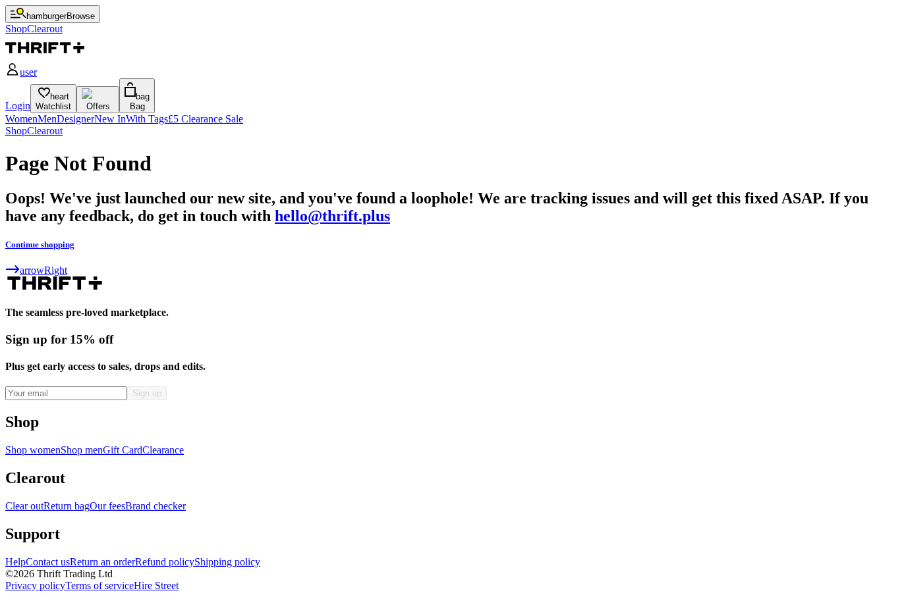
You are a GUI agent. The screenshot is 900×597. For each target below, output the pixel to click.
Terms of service (99, 585)
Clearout (45, 130)
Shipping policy (227, 561)
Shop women (33, 449)
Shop (16, 130)
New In (110, 118)
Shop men (82, 449)
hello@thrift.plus (332, 215)
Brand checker (155, 505)
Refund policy (164, 561)
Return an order (102, 561)
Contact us (48, 561)
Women (21, 118)
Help (15, 561)
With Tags (147, 118)
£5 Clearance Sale (205, 118)
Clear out (24, 505)
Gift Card (122, 449)
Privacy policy (35, 585)
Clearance (163, 449)
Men (47, 118)
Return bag (66, 505)
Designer (75, 118)
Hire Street (156, 585)
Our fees (107, 505)
